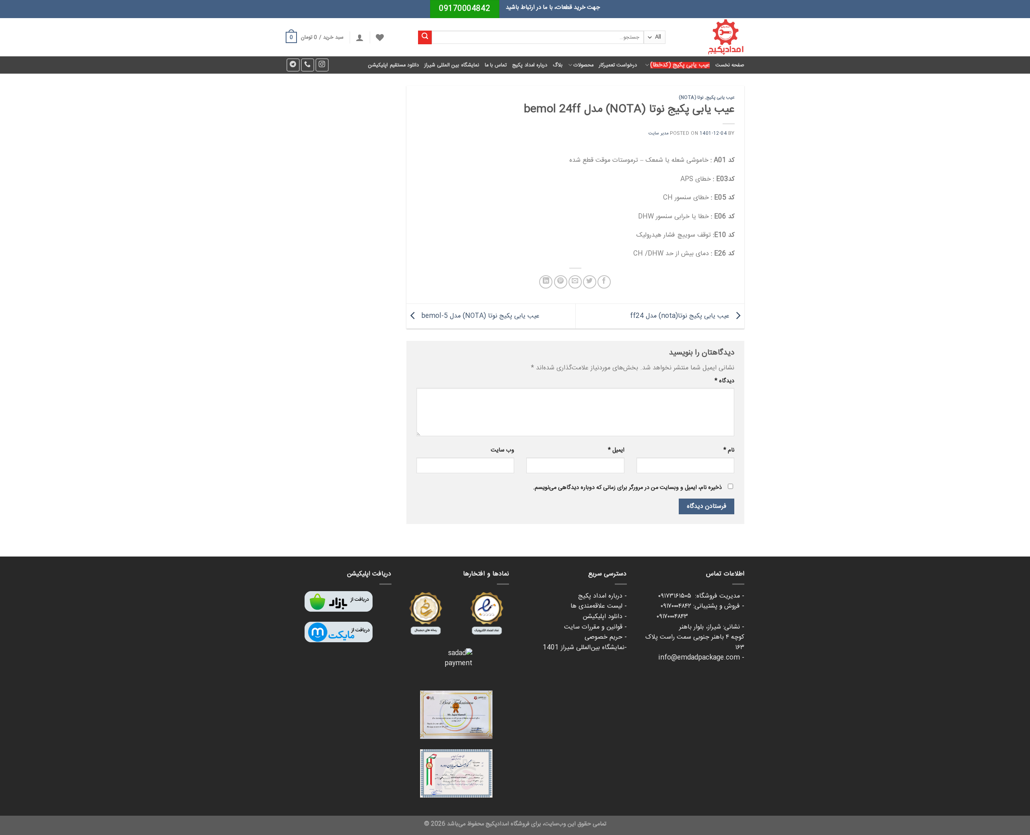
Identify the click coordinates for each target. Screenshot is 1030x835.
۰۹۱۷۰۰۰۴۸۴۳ (700, 617)
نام (728, 450)
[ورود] (360, 37)
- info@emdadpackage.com (701, 658)
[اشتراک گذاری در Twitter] (589, 282)
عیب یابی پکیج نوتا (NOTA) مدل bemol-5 (479, 316)
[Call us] (307, 65)
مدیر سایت (659, 133)
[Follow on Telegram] (293, 65)
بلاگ (557, 65)
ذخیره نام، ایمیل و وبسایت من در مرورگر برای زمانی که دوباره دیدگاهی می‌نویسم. (627, 487)
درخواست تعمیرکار (618, 65)
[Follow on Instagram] (322, 65)
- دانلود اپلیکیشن (605, 617)
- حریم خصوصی (606, 637)
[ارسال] (425, 37)
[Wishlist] (380, 37)
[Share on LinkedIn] (545, 282)
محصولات (583, 65)
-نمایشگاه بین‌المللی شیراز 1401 (585, 648)
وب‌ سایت (502, 450)
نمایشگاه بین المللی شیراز (451, 65)
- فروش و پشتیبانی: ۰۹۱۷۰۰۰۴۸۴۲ (702, 606)
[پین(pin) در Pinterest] (560, 282)
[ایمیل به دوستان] (575, 282)
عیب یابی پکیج (720, 97)
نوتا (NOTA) (691, 97)
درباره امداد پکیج (529, 65)
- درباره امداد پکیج (602, 596)
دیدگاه (724, 381)
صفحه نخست (729, 65)
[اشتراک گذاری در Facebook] (604, 282)
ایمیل (616, 450)
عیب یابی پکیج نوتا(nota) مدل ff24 (680, 316)
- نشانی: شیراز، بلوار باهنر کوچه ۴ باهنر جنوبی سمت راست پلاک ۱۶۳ (694, 637)
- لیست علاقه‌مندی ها (599, 606)
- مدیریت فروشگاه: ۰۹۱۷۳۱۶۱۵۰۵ (701, 596)
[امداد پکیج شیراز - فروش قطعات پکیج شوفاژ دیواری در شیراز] (711, 37)
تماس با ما (496, 65)
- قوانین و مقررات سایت (595, 627)
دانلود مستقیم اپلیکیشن (393, 65)
